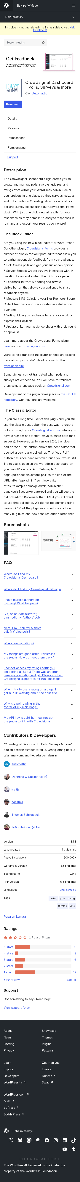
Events (46, 1069)
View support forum (17, 1007)
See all (71, 980)
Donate (49, 1076)
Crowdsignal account (46, 430)
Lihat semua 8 (68, 889)
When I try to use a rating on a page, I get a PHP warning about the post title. (31, 691)
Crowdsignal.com (59, 385)
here (7, 346)
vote (72, 905)
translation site (14, 366)
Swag (47, 1082)
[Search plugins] (43, 42)
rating (71, 898)
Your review (12, 980)
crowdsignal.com (33, 346)
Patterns (48, 1050)
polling (53, 898)
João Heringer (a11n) (26, 827)
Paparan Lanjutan (16, 916)
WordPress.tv (15, 1082)
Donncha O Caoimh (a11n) (29, 777)
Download (12, 104)
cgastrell (17, 802)
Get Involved (51, 1063)
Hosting (9, 1044)
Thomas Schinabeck (26, 815)
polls (62, 898)
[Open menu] (74, 5)
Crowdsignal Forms (40, 248)
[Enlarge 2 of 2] (71, 536)
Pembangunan (17, 147)
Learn (7, 1063)
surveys (62, 905)
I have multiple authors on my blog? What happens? (21, 601)
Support (12, 157)
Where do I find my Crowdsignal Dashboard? (21, 575)
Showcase (49, 1031)
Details (12, 118)
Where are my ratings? (19, 643)
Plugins (46, 1044)
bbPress (11, 1107)
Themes (47, 1037)
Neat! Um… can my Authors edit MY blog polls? (22, 629)
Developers (11, 1076)
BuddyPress (14, 1114)
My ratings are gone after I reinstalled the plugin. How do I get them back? (29, 655)
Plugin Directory (13, 16)
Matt (9, 1101)
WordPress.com (16, 1094)
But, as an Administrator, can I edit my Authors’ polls (22, 615)
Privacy (9, 1050)
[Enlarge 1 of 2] (33, 536)
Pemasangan (16, 138)
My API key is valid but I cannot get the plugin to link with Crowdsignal (28, 719)
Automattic (39, 93)
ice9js (15, 789)
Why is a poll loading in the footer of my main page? (22, 705)
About (8, 1031)
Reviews (13, 128)
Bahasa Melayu (22, 1131)
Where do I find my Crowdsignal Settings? (32, 589)
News (8, 1037)
